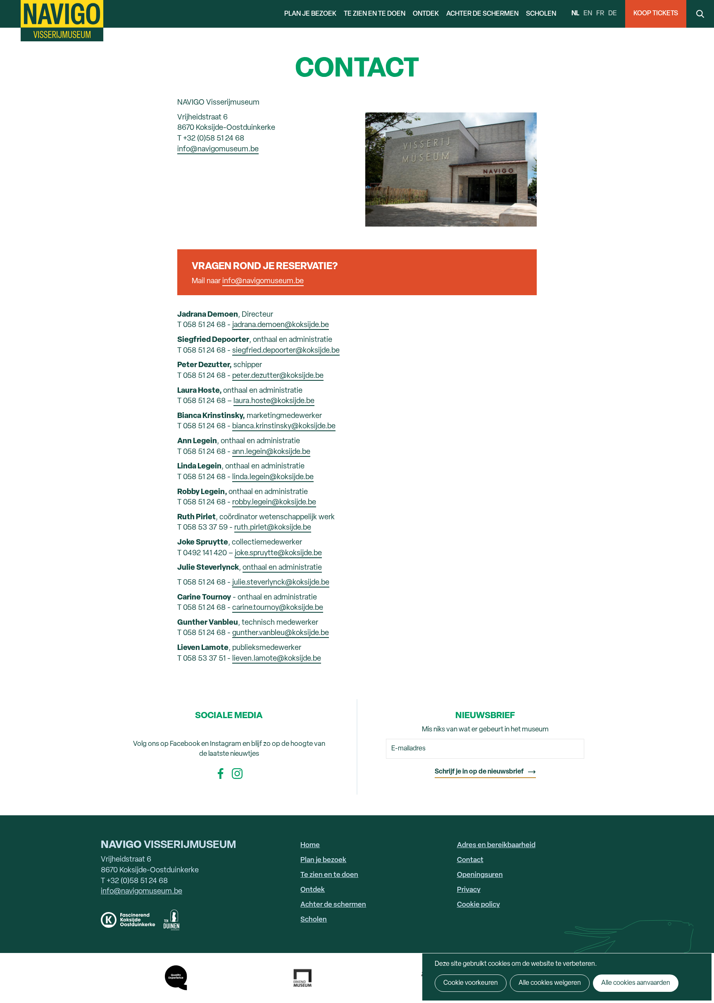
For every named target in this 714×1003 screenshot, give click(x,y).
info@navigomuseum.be (218, 149)
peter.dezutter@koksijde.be (278, 376)
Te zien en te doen (374, 14)
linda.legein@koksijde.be (273, 477)
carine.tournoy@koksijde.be (277, 608)
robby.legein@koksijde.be (274, 502)
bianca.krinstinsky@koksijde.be (284, 426)
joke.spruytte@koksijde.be (278, 553)
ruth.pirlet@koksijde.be (272, 528)
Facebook (220, 773)
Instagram (237, 773)
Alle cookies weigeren (550, 983)
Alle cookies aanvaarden (635, 983)
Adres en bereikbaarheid (496, 845)
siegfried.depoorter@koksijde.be (286, 351)
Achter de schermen (482, 14)
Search (700, 14)
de (612, 13)
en (587, 13)
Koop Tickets (655, 13)
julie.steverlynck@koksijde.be (280, 583)
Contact (470, 860)
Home (310, 845)
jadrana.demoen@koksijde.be (280, 325)
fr (600, 13)
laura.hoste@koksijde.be (273, 401)
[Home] (62, 20)
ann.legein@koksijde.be (271, 452)
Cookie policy (478, 904)
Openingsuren (480, 875)
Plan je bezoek (310, 14)
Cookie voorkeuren (470, 983)
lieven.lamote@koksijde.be (276, 659)
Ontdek (426, 14)
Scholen (541, 14)
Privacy (469, 889)
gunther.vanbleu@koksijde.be (280, 633)
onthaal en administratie (282, 568)
